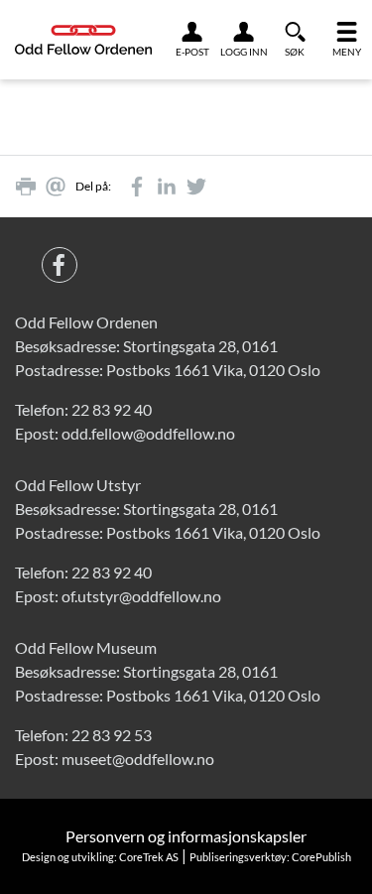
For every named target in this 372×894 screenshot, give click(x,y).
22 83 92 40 (111, 409)
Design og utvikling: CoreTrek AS (100, 856)
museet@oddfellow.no (138, 758)
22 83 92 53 (111, 734)
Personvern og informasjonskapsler (186, 836)
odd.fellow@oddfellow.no (148, 433)
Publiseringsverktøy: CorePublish (270, 856)
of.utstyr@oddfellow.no (141, 595)
